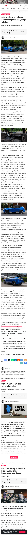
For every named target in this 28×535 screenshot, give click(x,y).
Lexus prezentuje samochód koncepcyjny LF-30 (14, 341)
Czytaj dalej (14, 457)
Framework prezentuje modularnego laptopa (14, 348)
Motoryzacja (8, 354)
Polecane (18, 354)
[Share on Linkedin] (12, 30)
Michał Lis (7, 37)
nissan (13, 354)
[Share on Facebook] (5, 30)
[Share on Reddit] (14, 30)
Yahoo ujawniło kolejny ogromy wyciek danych (14, 338)
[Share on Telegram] (16, 30)
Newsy (8, 14)
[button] (22, 532)
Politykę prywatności (8, 532)
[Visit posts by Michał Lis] (2, 37)
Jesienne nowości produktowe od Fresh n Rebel (14, 343)
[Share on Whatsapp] (9, 30)
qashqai (22, 354)
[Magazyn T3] (5, 5)
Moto (3, 14)
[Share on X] (7, 30)
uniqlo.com (12, 435)
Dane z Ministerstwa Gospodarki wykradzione (14, 346)
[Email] (5, 33)
